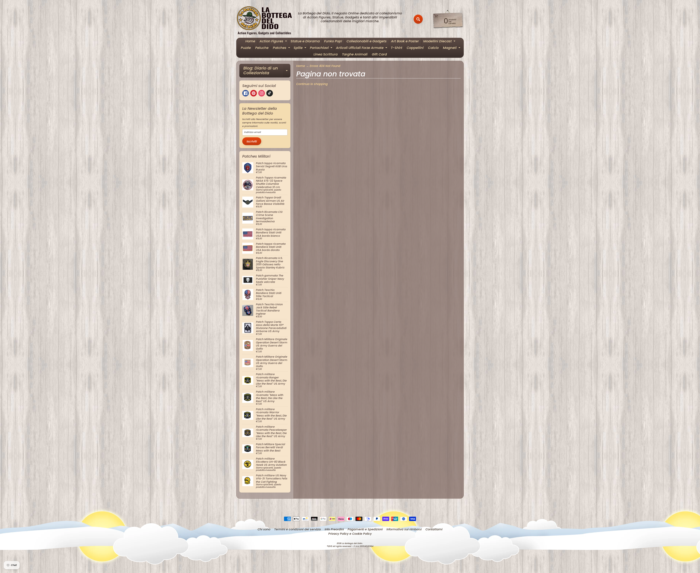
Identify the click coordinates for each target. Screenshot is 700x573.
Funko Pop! (333, 41)
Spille (300, 48)
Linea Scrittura (326, 54)
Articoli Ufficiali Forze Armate (362, 48)
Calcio (433, 47)
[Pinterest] (253, 93)
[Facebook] (245, 93)
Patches (282, 48)
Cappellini (415, 47)
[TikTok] (269, 93)
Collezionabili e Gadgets (367, 41)
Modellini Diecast (439, 41)
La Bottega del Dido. (352, 543)
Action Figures (274, 41)
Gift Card (379, 54)
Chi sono (264, 529)
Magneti (452, 48)
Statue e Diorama (305, 41)
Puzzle (246, 47)
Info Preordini (334, 529)
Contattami (433, 529)
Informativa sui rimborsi (404, 529)
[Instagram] (261, 93)
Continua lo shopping (312, 84)
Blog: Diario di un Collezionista (266, 70)
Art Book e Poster (405, 41)
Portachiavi (321, 48)
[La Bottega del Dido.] (266, 19)
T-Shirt (396, 47)
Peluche (262, 47)
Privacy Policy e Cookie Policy (350, 534)
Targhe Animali (355, 54)
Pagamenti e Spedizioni (365, 529)
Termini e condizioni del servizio (297, 529)
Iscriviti (252, 141)
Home (250, 41)
